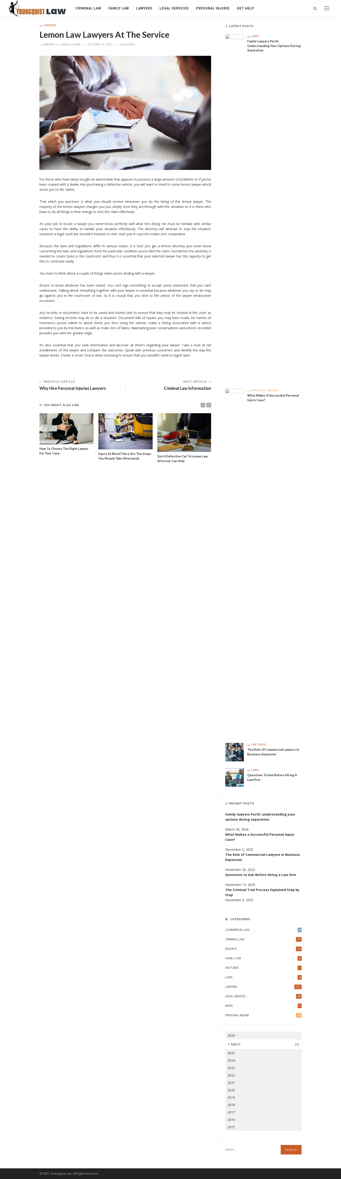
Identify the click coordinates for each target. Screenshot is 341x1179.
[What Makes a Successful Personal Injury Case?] (234, 562)
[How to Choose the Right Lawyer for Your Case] (66, 428)
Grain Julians (70, 44)
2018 (231, 1105)
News (262, 1006)
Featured (258, 744)
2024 (231, 1060)
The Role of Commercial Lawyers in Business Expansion (262, 857)
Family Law (118, 8)
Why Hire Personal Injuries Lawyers (72, 388)
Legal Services (174, 8)
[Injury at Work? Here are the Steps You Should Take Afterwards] (125, 431)
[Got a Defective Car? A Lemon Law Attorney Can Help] (184, 432)
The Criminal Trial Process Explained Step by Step (262, 892)
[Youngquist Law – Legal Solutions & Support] (37, 8)
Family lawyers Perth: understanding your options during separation (274, 45)
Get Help (245, 8)
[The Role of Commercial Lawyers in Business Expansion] (234, 752)
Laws (255, 36)
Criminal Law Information (187, 388)
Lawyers (144, 8)
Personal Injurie (213, 8)
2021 (231, 1082)
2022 (231, 1075)
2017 (231, 1112)
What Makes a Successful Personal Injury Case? (259, 837)
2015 (231, 1127)
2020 (231, 1090)
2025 (231, 1053)
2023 (231, 1068)
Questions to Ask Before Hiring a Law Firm (260, 875)
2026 (231, 1035)
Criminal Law (88, 8)
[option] (66, 434)
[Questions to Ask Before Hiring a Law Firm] (234, 777)
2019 (231, 1097)
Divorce (262, 949)
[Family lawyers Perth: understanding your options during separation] (234, 208)
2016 (231, 1119)
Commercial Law (262, 930)
